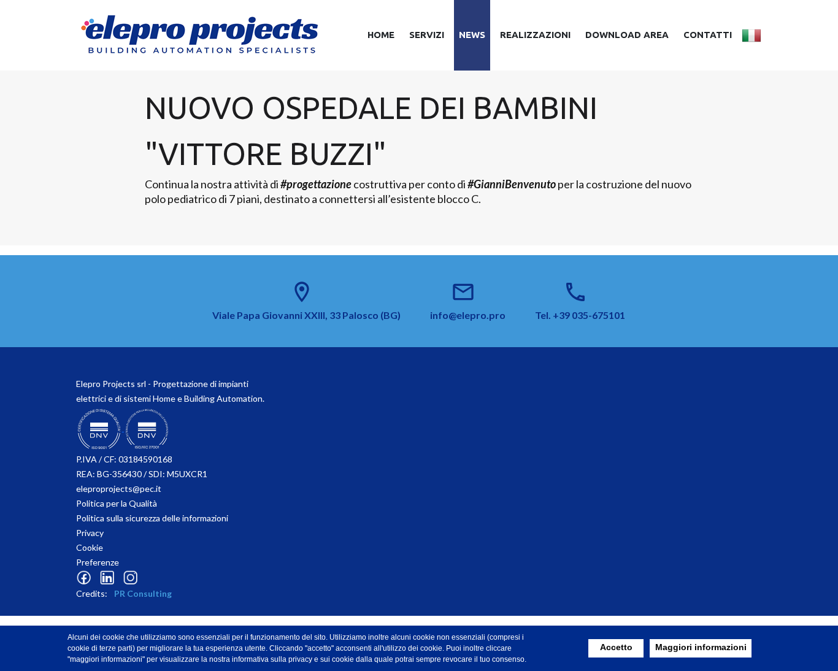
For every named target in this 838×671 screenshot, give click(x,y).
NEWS (472, 34)
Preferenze (97, 562)
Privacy (90, 532)
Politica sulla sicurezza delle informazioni (152, 518)
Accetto (616, 647)
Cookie (89, 547)
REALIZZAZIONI (535, 34)
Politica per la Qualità (116, 503)
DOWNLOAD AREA (627, 34)
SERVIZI (426, 34)
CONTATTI (707, 34)
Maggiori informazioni (701, 647)
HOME (380, 34)
